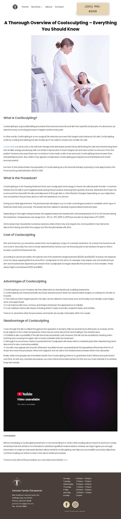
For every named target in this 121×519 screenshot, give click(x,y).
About (48, 7)
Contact (59, 7)
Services (35, 7)
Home (25, 7)
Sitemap (82, 511)
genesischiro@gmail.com (23, 504)
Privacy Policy (74, 511)
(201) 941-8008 (93, 9)
